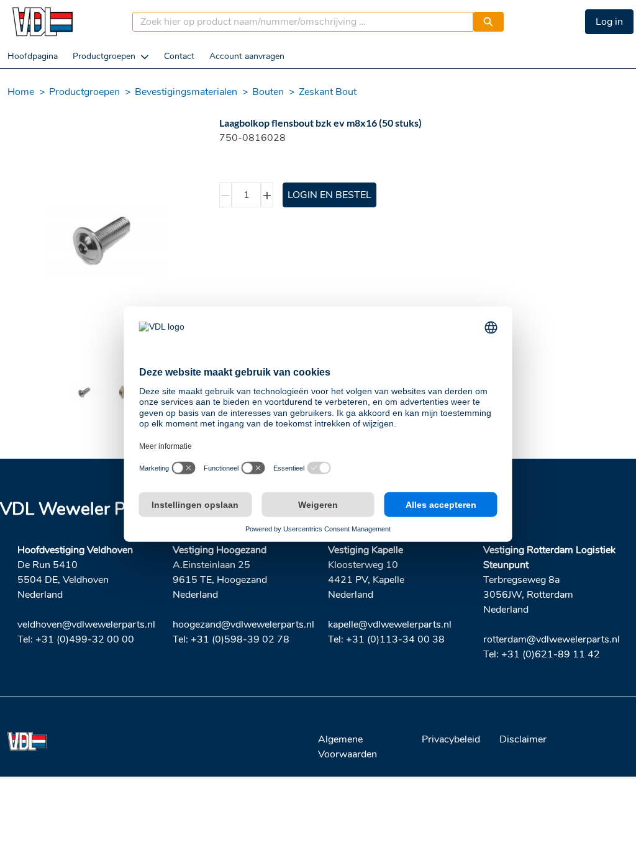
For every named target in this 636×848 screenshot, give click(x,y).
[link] (32, 56)
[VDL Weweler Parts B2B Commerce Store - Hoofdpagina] (42, 22)
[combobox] (298, 21)
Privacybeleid (451, 739)
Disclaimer (523, 739)
